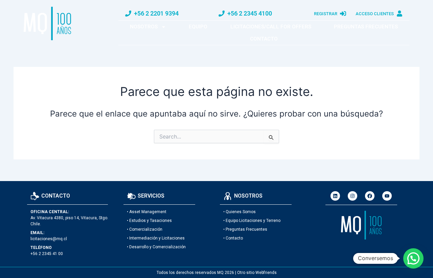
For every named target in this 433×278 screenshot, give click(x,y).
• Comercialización (144, 229)
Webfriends (266, 272)
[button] (413, 258)
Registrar (325, 13)
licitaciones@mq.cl (48, 238)
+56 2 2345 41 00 (46, 253)
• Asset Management (146, 211)
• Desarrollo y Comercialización (156, 247)
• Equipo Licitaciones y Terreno (251, 220)
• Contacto (233, 238)
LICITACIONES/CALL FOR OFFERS (270, 27)
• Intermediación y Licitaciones (156, 238)
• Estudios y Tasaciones (149, 220)
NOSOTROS (144, 27)
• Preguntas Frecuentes (245, 229)
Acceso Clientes (375, 13)
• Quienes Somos (239, 211)
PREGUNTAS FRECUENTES (366, 27)
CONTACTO (264, 39)
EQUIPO (198, 27)
